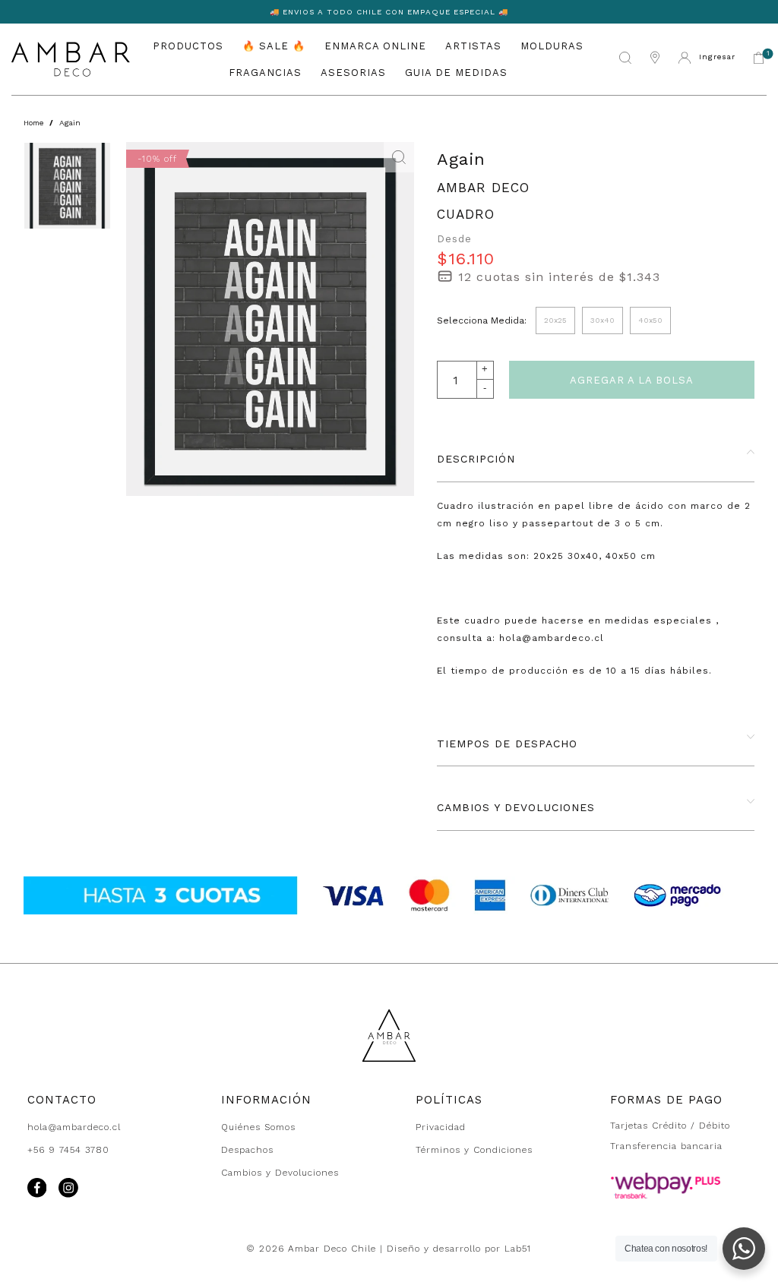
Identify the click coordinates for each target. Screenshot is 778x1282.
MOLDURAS (552, 46)
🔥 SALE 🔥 (273, 46)
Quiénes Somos (258, 1127)
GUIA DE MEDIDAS (456, 72)
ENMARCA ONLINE (375, 46)
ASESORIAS (353, 72)
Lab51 (517, 1248)
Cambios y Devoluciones (280, 1172)
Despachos (247, 1150)
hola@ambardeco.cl (74, 1127)
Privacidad (441, 1127)
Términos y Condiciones (474, 1150)
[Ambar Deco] (70, 59)
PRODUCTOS (188, 46)
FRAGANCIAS (265, 72)
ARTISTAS (473, 46)
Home (33, 122)
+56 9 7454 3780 (68, 1150)
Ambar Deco (483, 187)
